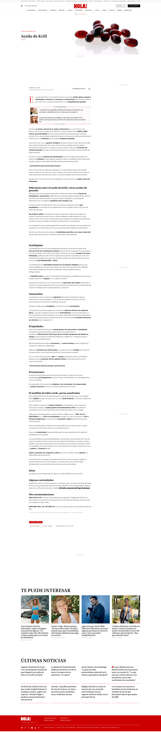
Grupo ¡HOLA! (65, 720)
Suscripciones (50, 718)
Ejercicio (91, 1)
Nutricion (34, 526)
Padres (119, 10)
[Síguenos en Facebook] (25, 728)
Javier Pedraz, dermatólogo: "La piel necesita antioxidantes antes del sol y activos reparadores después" (94, 670)
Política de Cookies (66, 727)
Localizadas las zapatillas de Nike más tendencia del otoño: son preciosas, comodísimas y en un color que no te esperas (61, 111)
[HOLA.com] (80, 6)
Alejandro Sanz (49, 1)
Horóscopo (128, 10)
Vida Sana (47, 526)
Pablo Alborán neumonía (71, 1)
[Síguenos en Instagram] (22, 728)
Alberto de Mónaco (59, 1)
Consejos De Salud (64, 526)
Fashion (53, 10)
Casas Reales (42, 10)
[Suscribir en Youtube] (36, 728)
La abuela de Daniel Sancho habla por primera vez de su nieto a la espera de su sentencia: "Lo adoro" (63, 670)
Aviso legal (49, 727)
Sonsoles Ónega (41, 1)
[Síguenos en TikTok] (32, 728)
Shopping (88, 10)
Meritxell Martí (35, 87)
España (119, 6)
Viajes (104, 10)
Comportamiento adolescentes (118, 1)
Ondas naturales (98, 1)
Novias (111, 10)
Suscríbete (134, 6)
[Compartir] (89, 89)
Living (97, 10)
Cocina (69, 10)
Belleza (61, 10)
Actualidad (31, 10)
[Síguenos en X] (29, 728)
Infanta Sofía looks (83, 1)
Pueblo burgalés (131, 1)
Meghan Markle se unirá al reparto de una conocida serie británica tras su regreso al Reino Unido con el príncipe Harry (94, 691)
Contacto (64, 718)
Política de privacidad (88, 727)
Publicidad (49, 720)
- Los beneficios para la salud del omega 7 (45, 166)
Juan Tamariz (32, 1)
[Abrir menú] (22, 6)
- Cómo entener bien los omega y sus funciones (47, 365)
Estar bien (78, 10)
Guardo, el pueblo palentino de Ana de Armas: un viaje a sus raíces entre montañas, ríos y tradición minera (63, 690)
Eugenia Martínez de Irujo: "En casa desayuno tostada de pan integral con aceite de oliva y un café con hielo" (34, 670)
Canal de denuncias (110, 727)
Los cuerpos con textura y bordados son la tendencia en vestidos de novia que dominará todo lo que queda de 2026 (125, 691)
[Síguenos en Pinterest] (39, 728)
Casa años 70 (107, 1)
